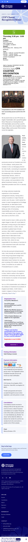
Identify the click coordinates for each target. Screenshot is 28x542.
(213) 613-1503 (6, 526)
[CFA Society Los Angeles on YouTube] (10, 477)
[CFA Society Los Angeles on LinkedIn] (2, 477)
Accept (18, 539)
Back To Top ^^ (12, 293)
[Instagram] (5, 1)
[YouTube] (7, 1)
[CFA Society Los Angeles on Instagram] (6, 477)
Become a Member (5, 514)
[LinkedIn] (2, 1)
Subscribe (6, 454)
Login (23, 1)
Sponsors (3, 505)
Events (4, 14)
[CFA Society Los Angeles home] (7, 6)
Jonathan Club (7, 42)
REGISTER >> (14, 344)
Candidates (4, 500)
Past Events (11, 14)
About (3, 502)
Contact (3, 507)
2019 (18, 14)
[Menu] (25, 6)
